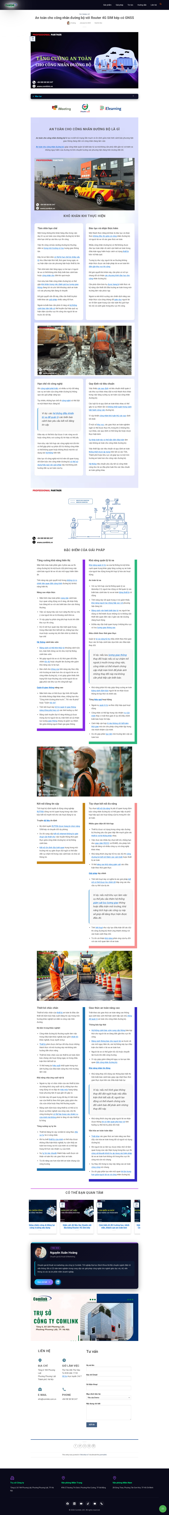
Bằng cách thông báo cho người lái (106, 1041)
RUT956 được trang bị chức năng (66, 826)
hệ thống (49, 453)
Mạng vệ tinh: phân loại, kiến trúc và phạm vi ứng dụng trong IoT (130, 1226)
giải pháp (53, 299)
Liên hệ (154, 5)
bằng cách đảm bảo (100, 690)
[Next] (139, 1218)
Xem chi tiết (42, 1282)
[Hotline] (101, 1503)
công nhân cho (48, 275)
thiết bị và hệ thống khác (101, 836)
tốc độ (47, 661)
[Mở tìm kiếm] (160, 3)
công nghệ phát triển (49, 388)
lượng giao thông (117, 655)
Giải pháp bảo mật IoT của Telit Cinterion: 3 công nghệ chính (93, 1226)
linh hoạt (99, 927)
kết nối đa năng (103, 808)
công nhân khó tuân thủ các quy (113, 416)
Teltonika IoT (84, 14)
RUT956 (40, 811)
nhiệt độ (74, 1037)
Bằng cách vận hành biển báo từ (105, 610)
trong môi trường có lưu (54, 248)
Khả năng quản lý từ (97, 565)
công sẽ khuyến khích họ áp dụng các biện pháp (111, 1153)
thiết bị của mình (56, 1139)
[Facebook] (67, 1503)
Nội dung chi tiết (93, 1404)
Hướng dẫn (142, 5)
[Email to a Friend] (85, 1446)
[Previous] (30, 1218)
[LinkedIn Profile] (58, 1282)
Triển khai (95, 1136)
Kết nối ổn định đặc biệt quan (51, 847)
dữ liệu (47, 820)
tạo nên (109, 734)
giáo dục (118, 299)
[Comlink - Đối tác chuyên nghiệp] (11, 5)
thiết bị (126, 251)
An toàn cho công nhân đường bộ (50, 147)
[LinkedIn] (74, 1503)
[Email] (94, 1503)
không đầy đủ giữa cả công (105, 236)
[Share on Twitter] (80, 1446)
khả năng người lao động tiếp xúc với (107, 603)
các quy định (103, 388)
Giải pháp (119, 5)
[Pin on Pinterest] (89, 1446)
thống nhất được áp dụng (99, 452)
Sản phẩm (107, 5)
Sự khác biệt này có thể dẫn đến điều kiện (106, 440)
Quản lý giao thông (45, 687)
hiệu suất (56, 1065)
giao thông (52, 721)
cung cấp (64, 598)
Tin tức (130, 5)
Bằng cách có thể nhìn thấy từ (52, 648)
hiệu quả (98, 699)
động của (55, 669)
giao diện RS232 (102, 843)
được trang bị (113, 284)
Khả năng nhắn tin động (99, 1068)
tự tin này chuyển (49, 1153)
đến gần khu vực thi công (99, 266)
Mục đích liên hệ (93, 1394)
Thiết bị (42, 1044)
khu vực (100, 424)
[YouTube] (81, 1503)
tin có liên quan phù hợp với (113, 1122)
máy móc (64, 1089)
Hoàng (73, 23)
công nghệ (66, 400)
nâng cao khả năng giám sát (109, 864)
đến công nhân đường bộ (106, 1062)
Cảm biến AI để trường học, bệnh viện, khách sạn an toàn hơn (56, 1226)
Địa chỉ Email (91, 1375)
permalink (103, 1455)
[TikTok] (87, 1503)
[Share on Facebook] (76, 1446)
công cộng (95, 1167)
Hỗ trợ (64, 1376)
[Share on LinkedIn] (94, 1446)
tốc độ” (53, 703)
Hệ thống (93, 464)
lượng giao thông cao (106, 627)
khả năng (109, 938)
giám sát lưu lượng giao (105, 902)
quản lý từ (103, 705)
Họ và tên (90, 1365)
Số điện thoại (91, 1384)
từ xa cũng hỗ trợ (103, 639)
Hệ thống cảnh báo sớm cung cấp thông (108, 1030)
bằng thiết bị (124, 592)
